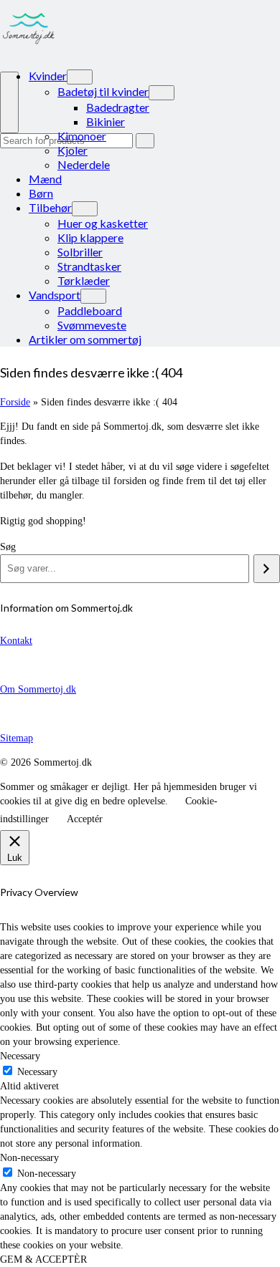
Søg (8, 546)
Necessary (37, 1071)
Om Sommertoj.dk (38, 689)
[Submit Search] (145, 140)
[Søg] (266, 568)
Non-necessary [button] (29, 1157)
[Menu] (9, 102)
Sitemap (16, 738)
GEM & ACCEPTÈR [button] (43, 1259)
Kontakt (16, 640)
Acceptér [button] (85, 819)
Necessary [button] (20, 1056)
